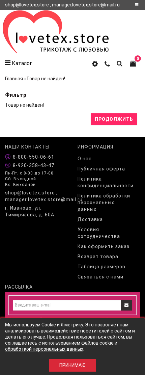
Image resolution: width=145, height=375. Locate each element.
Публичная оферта (101, 168)
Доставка (90, 219)
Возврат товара (98, 256)
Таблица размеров (101, 266)
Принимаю (72, 365)
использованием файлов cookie (78, 343)
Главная (14, 78)
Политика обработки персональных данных (104, 202)
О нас (85, 158)
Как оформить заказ (103, 246)
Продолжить (114, 119)
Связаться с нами (100, 276)
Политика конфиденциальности (106, 182)
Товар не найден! (45, 78)
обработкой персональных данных (44, 349)
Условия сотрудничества (99, 233)
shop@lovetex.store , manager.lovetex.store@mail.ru (36, 196)
